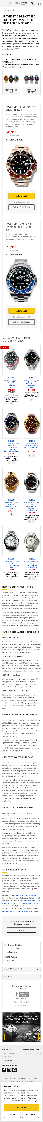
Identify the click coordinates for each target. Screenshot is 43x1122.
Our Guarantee (7, 1060)
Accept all (21, 1107)
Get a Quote (21, 1037)
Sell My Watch (10, 957)
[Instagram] (9, 1070)
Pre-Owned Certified (13, 945)
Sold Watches (33, 1078)
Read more (6, 55)
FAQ (15, 1078)
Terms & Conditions (8, 1053)
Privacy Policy (6, 1057)
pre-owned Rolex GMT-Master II (26, 895)
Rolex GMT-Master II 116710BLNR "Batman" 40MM (19, 226)
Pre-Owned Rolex (9, 10)
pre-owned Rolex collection (30, 903)
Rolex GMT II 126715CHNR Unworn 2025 (21, 108)
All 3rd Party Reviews (21, 1005)
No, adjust (30, 1115)
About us (8, 1078)
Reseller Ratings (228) (21, 1002)
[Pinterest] (14, 1070)
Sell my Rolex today (21, 207)
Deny (12, 1115)
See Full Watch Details (14, 140)
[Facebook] (4, 1070)
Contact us (22, 1078)
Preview (20, 930)
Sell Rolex (10, 961)
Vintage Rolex (12, 952)
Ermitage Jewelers (26, 1082)
